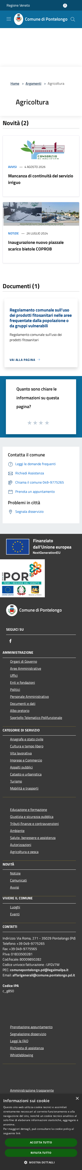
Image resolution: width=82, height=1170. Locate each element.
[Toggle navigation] (8, 19)
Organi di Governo (23, 661)
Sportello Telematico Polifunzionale (36, 717)
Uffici (14, 675)
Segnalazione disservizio (28, 1034)
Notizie (13, 233)
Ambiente (17, 830)
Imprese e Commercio (26, 760)
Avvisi (12, 166)
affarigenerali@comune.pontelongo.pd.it (43, 975)
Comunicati (18, 880)
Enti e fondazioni (22, 682)
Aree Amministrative (25, 668)
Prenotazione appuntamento (31, 1027)
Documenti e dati (22, 703)
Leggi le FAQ (19, 1041)
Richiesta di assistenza (27, 1048)
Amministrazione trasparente (32, 1090)
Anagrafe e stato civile (26, 739)
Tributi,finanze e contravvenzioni (34, 823)
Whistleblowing (21, 1055)
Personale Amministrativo (29, 696)
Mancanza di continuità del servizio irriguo (40, 179)
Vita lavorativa (21, 753)
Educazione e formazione (28, 809)
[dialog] (41, 1132)
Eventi (15, 914)
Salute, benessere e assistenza (33, 837)
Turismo (16, 781)
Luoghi (15, 907)
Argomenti (33, 83)
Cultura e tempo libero (26, 746)
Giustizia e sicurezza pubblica (31, 816)
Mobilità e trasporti (24, 788)
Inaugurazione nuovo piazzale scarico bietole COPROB (36, 245)
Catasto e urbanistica (26, 774)
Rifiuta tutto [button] (41, 1153)
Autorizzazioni (20, 844)
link (18, 1133)
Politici (15, 689)
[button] (41, 1162)
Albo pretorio (19, 710)
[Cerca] (72, 19)
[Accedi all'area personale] (65, 5)
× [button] (77, 1098)
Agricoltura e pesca (24, 851)
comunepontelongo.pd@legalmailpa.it (39, 969)
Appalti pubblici (21, 767)
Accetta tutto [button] (41, 1142)
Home (14, 83)
